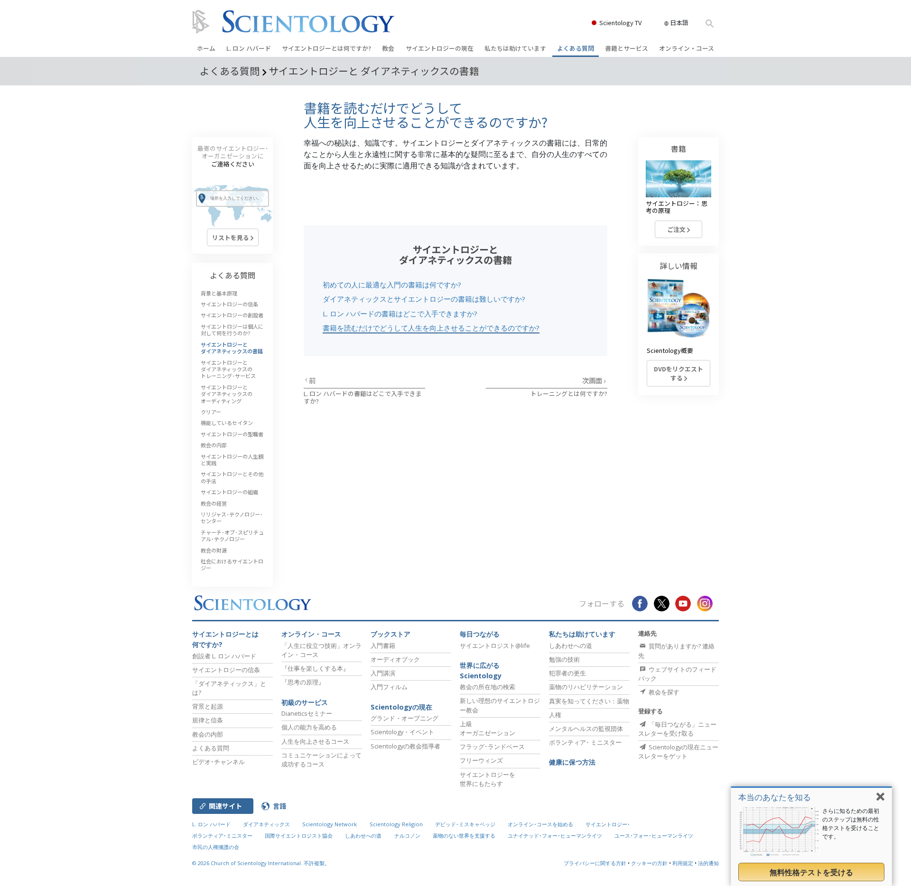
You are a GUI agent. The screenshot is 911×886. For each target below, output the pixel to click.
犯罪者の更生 (567, 673)
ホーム (206, 48)
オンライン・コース (686, 48)
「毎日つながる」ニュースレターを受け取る (677, 729)
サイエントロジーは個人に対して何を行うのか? (232, 330)
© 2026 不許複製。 (261, 863)
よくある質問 (575, 48)
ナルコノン (407, 835)
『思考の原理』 (303, 682)
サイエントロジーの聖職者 (232, 434)
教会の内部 (214, 445)
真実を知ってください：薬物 (589, 701)
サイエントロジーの (440, 48)
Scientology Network (329, 824)
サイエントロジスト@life (495, 645)
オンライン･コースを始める (540, 824)
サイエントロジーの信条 (229, 304)
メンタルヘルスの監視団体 (586, 728)
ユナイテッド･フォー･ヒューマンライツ (555, 835)
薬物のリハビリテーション (586, 687)
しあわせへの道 (570, 645)
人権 (555, 715)
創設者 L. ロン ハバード (224, 656)
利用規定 (682, 863)
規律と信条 (207, 720)
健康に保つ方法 (572, 761)
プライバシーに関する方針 (595, 863)
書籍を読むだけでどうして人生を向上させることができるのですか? (431, 327)
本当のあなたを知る (774, 797)
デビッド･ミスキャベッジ (465, 824)
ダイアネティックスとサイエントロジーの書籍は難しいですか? (424, 299)
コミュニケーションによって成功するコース (321, 759)
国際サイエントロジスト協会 (299, 835)
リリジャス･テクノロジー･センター (232, 517)
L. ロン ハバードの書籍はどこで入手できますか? (400, 313)
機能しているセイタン (227, 422)
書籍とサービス (626, 48)
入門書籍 (383, 645)
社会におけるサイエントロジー (232, 564)
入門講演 (383, 673)
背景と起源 (207, 706)
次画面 (593, 380)
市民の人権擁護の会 (215, 846)
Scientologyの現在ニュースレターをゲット (678, 751)
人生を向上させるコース (315, 741)
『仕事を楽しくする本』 (315, 668)
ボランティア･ (585, 742)
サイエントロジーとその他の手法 (232, 477)
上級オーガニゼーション (487, 728)
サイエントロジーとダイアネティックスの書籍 (232, 348)
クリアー (211, 411)
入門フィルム (389, 687)
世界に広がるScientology (481, 670)
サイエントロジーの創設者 (232, 315)
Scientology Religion (396, 824)
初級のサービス (304, 702)
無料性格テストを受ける (811, 872)
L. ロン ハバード (248, 48)
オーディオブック (395, 659)
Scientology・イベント (402, 732)
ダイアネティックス (266, 824)
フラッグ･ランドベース (492, 746)
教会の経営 (214, 503)
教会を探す (663, 692)
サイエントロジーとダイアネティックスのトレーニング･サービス (228, 369)
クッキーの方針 (649, 863)
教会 (388, 48)
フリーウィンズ (481, 760)
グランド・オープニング (404, 718)
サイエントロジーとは (326, 48)
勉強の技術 (564, 659)
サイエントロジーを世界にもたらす (487, 779)
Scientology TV (620, 22)
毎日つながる (480, 633)
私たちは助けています (515, 48)
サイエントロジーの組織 (229, 492)
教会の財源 (214, 550)
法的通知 (708, 863)
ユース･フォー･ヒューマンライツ (653, 835)
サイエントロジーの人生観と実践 (232, 459)
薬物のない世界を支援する (464, 835)
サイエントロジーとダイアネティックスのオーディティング (226, 394)
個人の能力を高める (309, 727)
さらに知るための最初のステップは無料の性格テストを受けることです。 (850, 823)
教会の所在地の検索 (487, 687)
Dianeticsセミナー (306, 713)
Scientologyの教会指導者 (405, 746)
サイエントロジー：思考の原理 (676, 207)
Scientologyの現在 (401, 706)
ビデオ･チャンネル (218, 761)
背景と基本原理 (219, 293)
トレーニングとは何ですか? (568, 393)
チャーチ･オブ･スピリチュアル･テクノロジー (232, 535)
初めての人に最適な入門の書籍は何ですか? (392, 284)
